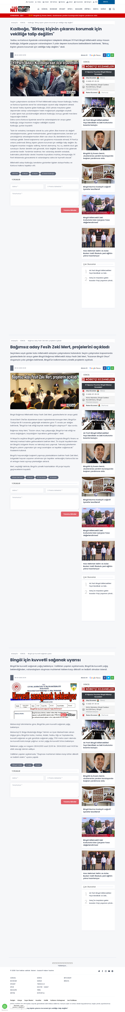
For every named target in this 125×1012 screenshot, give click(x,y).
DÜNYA (95, 9)
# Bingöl (25, 174)
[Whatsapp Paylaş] (112, 55)
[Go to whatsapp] (4, 1006)
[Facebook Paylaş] (104, 55)
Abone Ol (84, 55)
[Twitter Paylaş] (108, 55)
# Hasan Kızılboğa (48, 174)
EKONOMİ (53, 9)
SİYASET (62, 9)
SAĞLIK (103, 9)
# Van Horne (41, 477)
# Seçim (35, 174)
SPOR (70, 9)
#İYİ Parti (15, 174)
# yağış (28, 765)
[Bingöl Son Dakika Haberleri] (20, 9)
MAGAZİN (78, 9)
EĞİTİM (87, 9)
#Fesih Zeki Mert (17, 477)
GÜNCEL (45, 9)
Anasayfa (14, 23)
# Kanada (53, 477)
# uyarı (38, 765)
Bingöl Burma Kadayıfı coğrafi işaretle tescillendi (50, 15)
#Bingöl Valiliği (17, 765)
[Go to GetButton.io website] (5, 1010)
